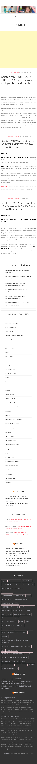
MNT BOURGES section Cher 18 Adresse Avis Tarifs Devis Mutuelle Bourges (18, 206)
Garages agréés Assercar (27, 606)
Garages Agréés (10, 607)
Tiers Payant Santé (10, 478)
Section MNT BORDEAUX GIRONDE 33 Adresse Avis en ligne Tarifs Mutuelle (16, 80)
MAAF (17, 618)
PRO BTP (23, 661)
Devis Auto (8, 386)
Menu (17, 16)
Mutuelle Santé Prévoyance (12, 424)
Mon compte (19, 693)
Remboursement (10, 457)
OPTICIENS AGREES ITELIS (12, 445)
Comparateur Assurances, (12, 373)
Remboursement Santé (11, 465)
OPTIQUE (7, 449)
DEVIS (28, 595)
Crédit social (19, 674)
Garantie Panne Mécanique (12, 403)
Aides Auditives (9, 319)
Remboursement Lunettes (12, 461)
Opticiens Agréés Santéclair (10, 661)
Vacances (8, 482)
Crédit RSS (19, 491)
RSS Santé (19, 544)
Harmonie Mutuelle (18, 610)
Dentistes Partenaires (13, 595)
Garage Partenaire (21, 599)
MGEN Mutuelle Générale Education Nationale (16, 646)
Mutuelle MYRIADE (12, 650)
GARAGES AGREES (10, 398)
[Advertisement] (18, 49)
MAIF (27, 621)
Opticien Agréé (28, 653)
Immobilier (8, 411)
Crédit (7, 377)
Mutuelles (8, 432)
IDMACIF (28, 610)
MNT (3, 650)
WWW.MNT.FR (4, 187)
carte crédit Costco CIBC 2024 (11, 679)
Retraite (7, 470)
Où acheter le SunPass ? (9, 735)
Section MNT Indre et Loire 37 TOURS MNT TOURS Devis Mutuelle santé (18, 144)
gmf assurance (6, 610)
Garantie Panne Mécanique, (12, 407)
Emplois (7, 390)
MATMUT (20, 625)
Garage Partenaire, (10, 394)
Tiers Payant (8, 474)
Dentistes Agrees (10, 382)
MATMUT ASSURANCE (7, 629)
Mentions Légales (8, 753)
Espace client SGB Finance (10, 716)
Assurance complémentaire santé (14, 335)
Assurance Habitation (11, 340)
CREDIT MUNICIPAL (7, 592)
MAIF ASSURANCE (8, 625)
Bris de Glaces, (9, 356)
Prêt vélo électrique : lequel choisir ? (17, 503)
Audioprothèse (9, 348)
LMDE (10, 614)
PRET (6, 453)
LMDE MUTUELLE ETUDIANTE (22, 614)
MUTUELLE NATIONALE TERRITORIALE (12, 653)
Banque (7, 352)
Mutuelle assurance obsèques (13, 419)
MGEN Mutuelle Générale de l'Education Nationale (15, 641)
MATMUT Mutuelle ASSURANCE (24, 629)
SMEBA (31, 665)
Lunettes (7, 415)
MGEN (5, 636)
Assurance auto (9, 331)
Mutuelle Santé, (9, 428)
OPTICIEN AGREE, (9, 436)
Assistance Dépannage (11, 323)
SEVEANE (17, 665)
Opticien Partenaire (10, 440)
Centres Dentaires (10, 369)
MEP (3, 632)
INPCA (3, 614)
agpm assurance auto (14, 581)
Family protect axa (7, 599)
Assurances (8, 344)
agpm (4, 581)
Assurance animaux (10, 327)
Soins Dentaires (10, 668)
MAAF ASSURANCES (9, 621)
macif (21, 621)
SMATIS (25, 665)
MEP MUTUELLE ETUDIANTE (17, 633)
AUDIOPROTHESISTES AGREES (18, 584)
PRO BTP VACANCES (7, 665)
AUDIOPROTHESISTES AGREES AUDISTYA (12, 588)
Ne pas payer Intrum (8, 698)
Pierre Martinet (14, 72)
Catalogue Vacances (10, 361)
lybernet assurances (7, 618)
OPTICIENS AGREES (14, 657)
